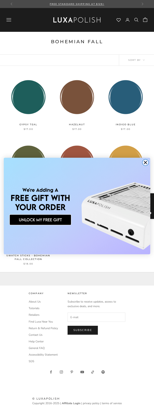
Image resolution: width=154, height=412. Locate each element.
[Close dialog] (145, 162)
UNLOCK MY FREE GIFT (40, 219)
